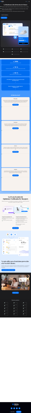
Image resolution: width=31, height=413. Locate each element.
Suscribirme (19, 411)
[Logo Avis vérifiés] (2, 2)
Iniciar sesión (12, 411)
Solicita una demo (3, 17)
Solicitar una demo (15, 292)
